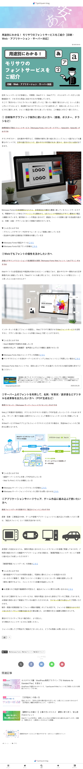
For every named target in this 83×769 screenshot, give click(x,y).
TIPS (5, 652)
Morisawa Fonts (16, 652)
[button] (77, 468)
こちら (31, 243)
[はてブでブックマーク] (41, 664)
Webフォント (28, 652)
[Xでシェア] (21, 664)
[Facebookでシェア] (31, 664)
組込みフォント (39, 652)
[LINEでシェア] (51, 664)
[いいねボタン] (4, 637)
